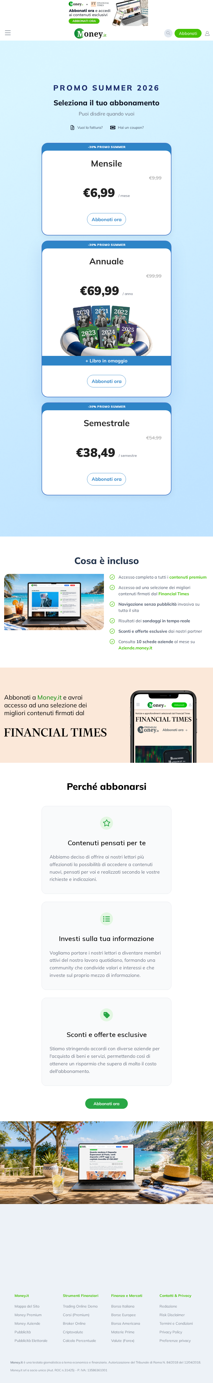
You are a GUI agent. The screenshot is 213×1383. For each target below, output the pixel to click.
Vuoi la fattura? (90, 127)
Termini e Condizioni (176, 1323)
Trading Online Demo (80, 1306)
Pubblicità (23, 1332)
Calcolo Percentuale (79, 1340)
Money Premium (28, 1314)
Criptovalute (73, 1332)
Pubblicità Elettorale (31, 1340)
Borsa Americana (125, 1323)
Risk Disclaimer (172, 1314)
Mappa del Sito (27, 1306)
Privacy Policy (170, 1332)
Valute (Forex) (122, 1340)
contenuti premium (188, 577)
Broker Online (74, 1323)
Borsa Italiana (122, 1306)
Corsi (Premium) (76, 1314)
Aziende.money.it (135, 647)
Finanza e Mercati (126, 1295)
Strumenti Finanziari (80, 1295)
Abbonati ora (107, 219)
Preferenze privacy (175, 1340)
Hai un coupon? (131, 127)
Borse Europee (123, 1314)
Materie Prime (123, 1332)
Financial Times (173, 593)
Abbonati (188, 33)
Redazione (168, 1306)
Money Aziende (27, 1323)
